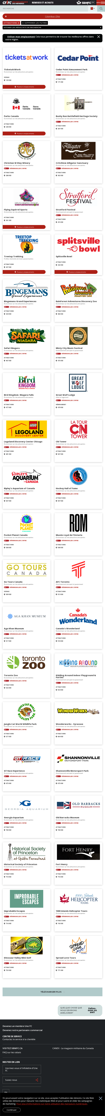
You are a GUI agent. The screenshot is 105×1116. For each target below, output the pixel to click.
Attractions (10, 23)
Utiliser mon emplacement (21, 37)
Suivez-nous (11, 1080)
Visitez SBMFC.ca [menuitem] (12, 1048)
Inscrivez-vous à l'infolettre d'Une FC (21, 1069)
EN (93, 2)
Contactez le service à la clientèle (19, 1039)
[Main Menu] (100, 2)
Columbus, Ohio (52, 16)
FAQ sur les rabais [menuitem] (12, 1052)
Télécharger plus (51, 992)
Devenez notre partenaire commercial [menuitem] (22, 1030)
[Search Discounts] (101, 8)
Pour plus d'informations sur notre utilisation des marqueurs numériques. (52, 1103)
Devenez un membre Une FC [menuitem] (17, 1026)
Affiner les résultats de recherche (22, 27)
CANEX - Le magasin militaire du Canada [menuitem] (73, 1048)
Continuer (12, 1110)
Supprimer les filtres (35, 23)
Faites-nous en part (92, 1010)
